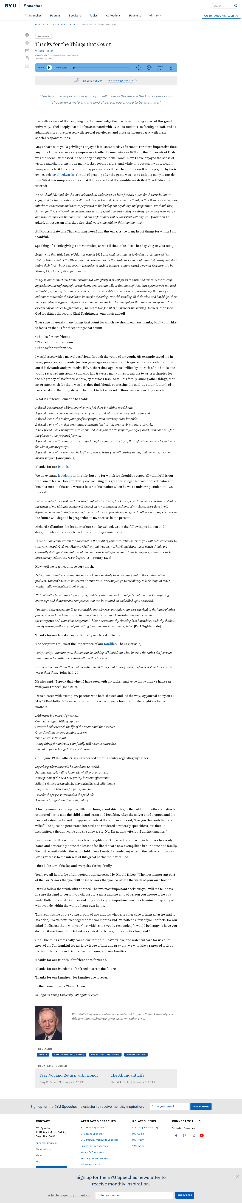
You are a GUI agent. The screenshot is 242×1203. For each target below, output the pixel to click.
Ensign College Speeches (94, 1146)
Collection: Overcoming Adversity (69, 1054)
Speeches (33, 5)
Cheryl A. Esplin (121, 1082)
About (39, 1155)
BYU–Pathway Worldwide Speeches (100, 1139)
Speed (159, 66)
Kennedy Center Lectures (94, 1158)
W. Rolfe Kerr (68, 24)
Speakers (75, 15)
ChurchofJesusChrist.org (145, 1127)
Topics (93, 15)
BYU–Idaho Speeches (92, 1133)
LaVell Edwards (63, 174)
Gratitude (43, 1054)
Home (38, 24)
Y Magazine (138, 1146)
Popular (55, 15)
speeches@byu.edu (46, 1143)
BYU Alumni (138, 1133)
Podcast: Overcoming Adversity (105, 1054)
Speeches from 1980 (135, 1054)
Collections (113, 15)
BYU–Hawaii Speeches (93, 1127)
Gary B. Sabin (48, 1082)
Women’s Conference (92, 1152)
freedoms (65, 475)
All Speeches (33, 15)
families (110, 644)
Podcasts (135, 15)
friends (63, 466)
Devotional (43, 36)
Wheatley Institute (90, 1164)
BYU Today (137, 1139)
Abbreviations (43, 1149)
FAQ (38, 1161)
